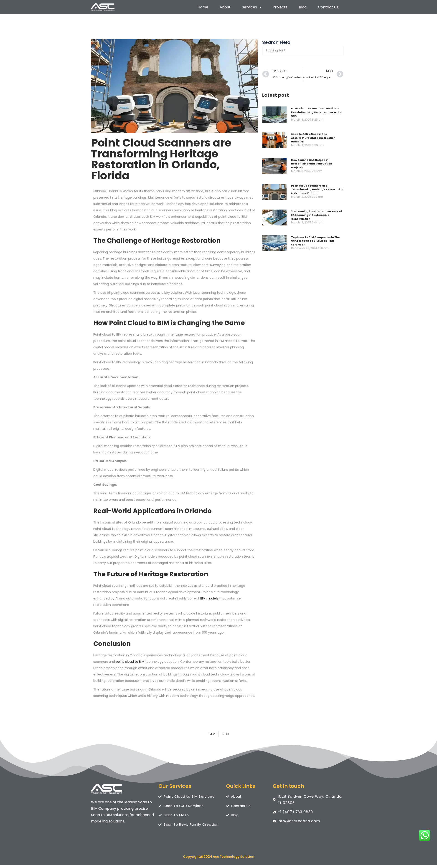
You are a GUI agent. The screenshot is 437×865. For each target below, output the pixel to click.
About (225, 7)
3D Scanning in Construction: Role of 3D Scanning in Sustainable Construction (316, 215)
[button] (251, 7)
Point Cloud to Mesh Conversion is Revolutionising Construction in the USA (316, 112)
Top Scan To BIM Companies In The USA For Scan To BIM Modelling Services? (315, 240)
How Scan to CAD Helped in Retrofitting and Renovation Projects (311, 163)
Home (203, 7)
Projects (280, 7)
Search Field (276, 42)
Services (249, 7)
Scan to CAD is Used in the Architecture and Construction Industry (313, 137)
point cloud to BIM (129, 661)
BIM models (209, 598)
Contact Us (328, 7)
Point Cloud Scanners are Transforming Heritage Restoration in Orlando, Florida (317, 189)
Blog (303, 7)
